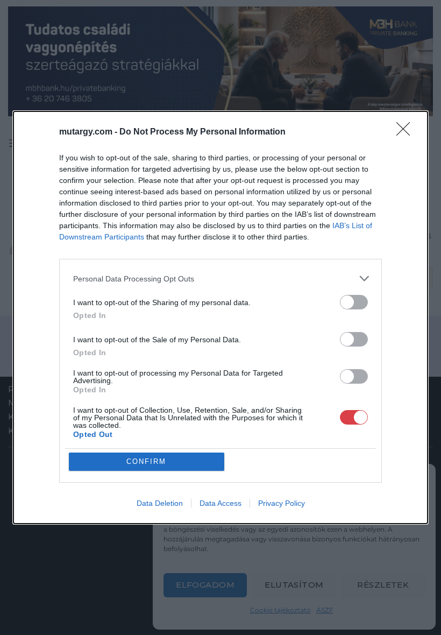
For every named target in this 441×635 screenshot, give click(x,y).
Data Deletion (160, 503)
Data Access (220, 503)
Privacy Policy (281, 503)
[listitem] (220, 278)
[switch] (354, 302)
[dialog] (220, 317)
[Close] (406, 132)
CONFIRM (146, 461)
